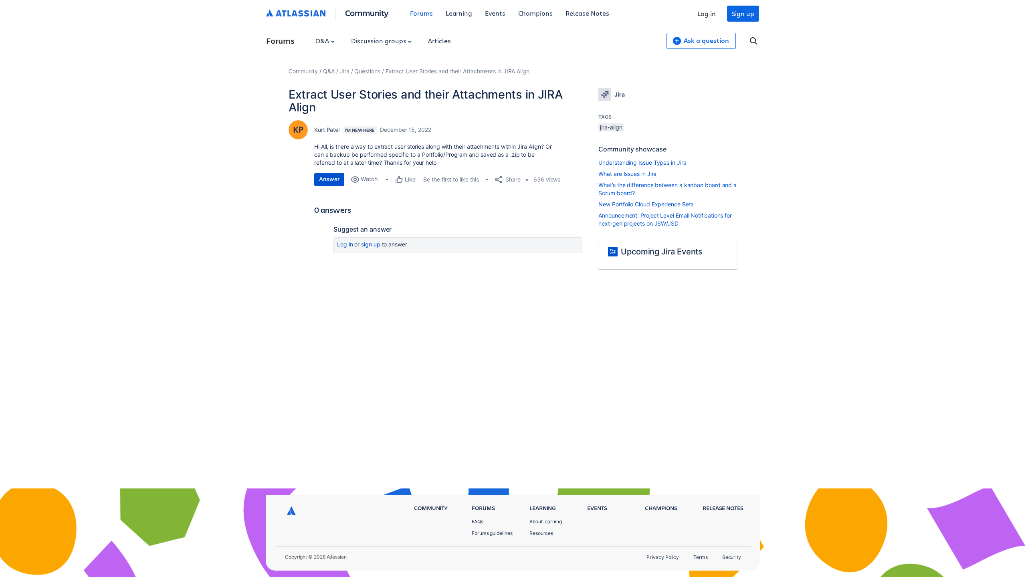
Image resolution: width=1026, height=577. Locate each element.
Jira (344, 71)
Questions (367, 71)
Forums (421, 13)
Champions (535, 13)
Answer (329, 179)
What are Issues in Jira (627, 173)
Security (731, 557)
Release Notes (587, 13)
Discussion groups (379, 40)
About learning (545, 521)
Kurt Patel (326, 129)
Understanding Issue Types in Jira (642, 162)
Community (367, 12)
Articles (439, 40)
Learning (459, 13)
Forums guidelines (492, 533)
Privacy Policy (662, 557)
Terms (700, 557)
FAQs (477, 521)
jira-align (611, 127)
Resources (541, 533)
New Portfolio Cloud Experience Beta (646, 204)
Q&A (323, 40)
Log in (706, 13)
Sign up (743, 13)
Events (495, 13)
